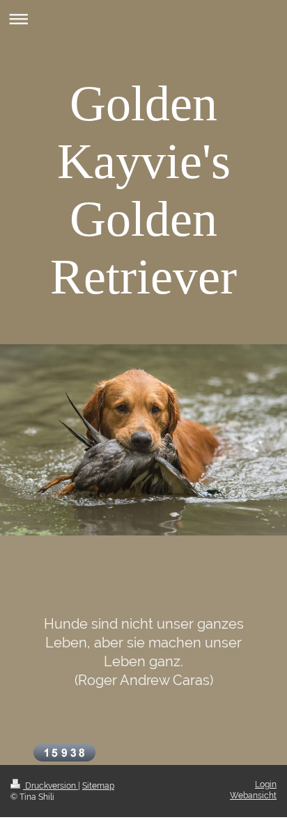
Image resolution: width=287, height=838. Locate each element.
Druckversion (50, 786)
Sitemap (98, 786)
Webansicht (253, 795)
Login (266, 784)
